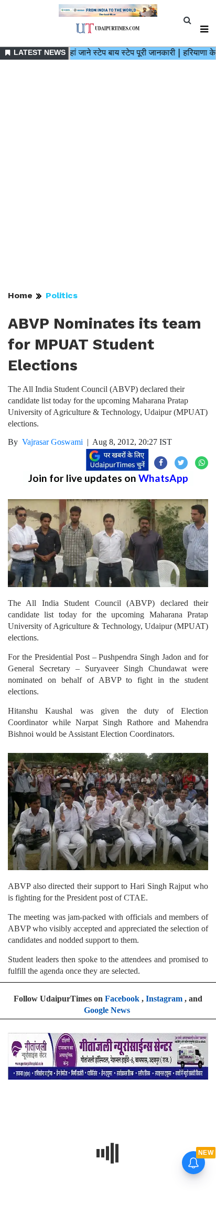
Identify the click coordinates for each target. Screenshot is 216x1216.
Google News (107, 1010)
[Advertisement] (108, 176)
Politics (62, 295)
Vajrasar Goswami (52, 441)
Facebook (122, 998)
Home (20, 295)
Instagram (164, 998)
